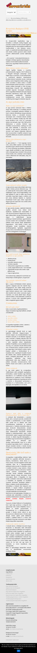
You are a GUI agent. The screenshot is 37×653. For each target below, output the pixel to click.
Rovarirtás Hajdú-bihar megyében (14, 593)
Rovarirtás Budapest (11, 589)
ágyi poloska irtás (10, 579)
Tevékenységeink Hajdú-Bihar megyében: (16, 600)
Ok (18, 651)
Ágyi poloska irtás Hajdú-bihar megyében (16, 595)
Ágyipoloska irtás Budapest (13, 588)
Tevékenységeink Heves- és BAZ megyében (17, 597)
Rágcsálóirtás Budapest (12, 586)
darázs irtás (9, 581)
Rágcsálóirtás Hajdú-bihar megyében (15, 591)
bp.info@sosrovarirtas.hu (16, 636)
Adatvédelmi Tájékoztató (12, 640)
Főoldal (8, 18)
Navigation (10, 12)
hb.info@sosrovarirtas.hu (16, 629)
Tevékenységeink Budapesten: (13, 598)
